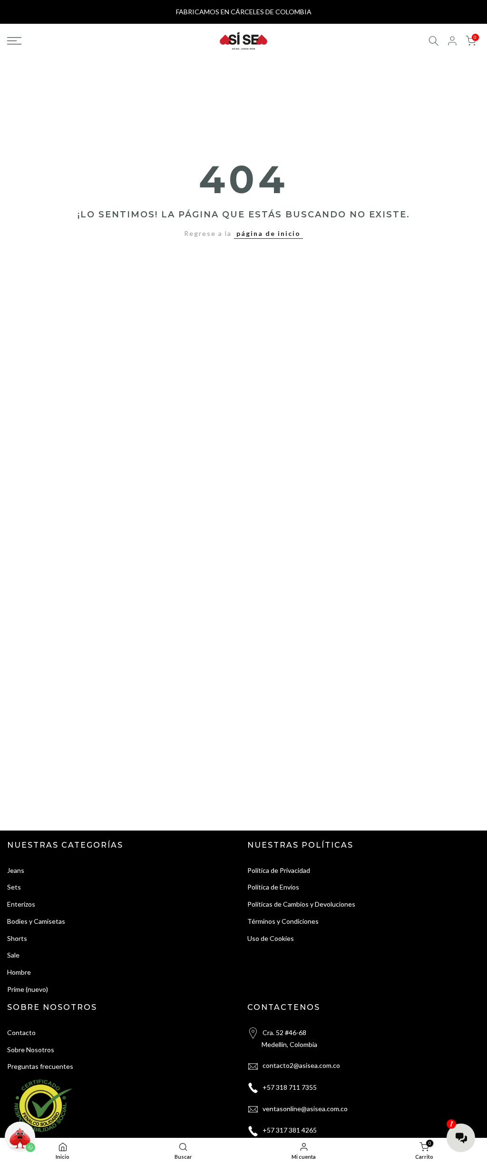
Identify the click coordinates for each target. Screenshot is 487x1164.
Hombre (19, 972)
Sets (14, 887)
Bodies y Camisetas (36, 921)
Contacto (21, 1032)
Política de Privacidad (278, 870)
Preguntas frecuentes (40, 1066)
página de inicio (268, 233)
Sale (13, 955)
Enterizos (21, 904)
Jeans (15, 870)
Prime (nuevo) (27, 989)
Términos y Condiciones (283, 921)
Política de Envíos (273, 887)
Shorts (17, 938)
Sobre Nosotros (30, 1050)
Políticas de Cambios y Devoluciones (301, 904)
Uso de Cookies (270, 938)
